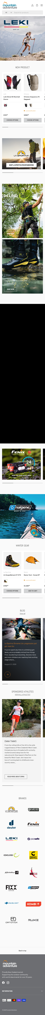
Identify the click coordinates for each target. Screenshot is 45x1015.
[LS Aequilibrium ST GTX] (12, 560)
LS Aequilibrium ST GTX (12, 575)
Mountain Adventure (11, 1010)
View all (22, 613)
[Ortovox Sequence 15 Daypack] (33, 82)
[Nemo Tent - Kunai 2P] (33, 560)
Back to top (22, 951)
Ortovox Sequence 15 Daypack (32, 98)
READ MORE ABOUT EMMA (15, 776)
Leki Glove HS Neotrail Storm (11, 98)
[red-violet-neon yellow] (5, 105)
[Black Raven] (26, 105)
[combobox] (22, 12)
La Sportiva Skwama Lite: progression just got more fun (21, 644)
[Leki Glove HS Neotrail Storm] (12, 82)
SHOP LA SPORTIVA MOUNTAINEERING (21, 165)
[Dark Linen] (31, 105)
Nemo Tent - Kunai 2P (32, 575)
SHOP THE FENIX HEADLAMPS (21, 475)
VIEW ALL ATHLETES (22, 694)
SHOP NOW (10, 234)
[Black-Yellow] (5, 581)
